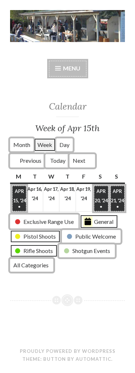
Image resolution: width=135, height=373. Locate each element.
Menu (71, 68)
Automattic (93, 359)
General (103, 221)
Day (64, 144)
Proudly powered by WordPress (68, 351)
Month (21, 144)
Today (58, 160)
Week (44, 144)
